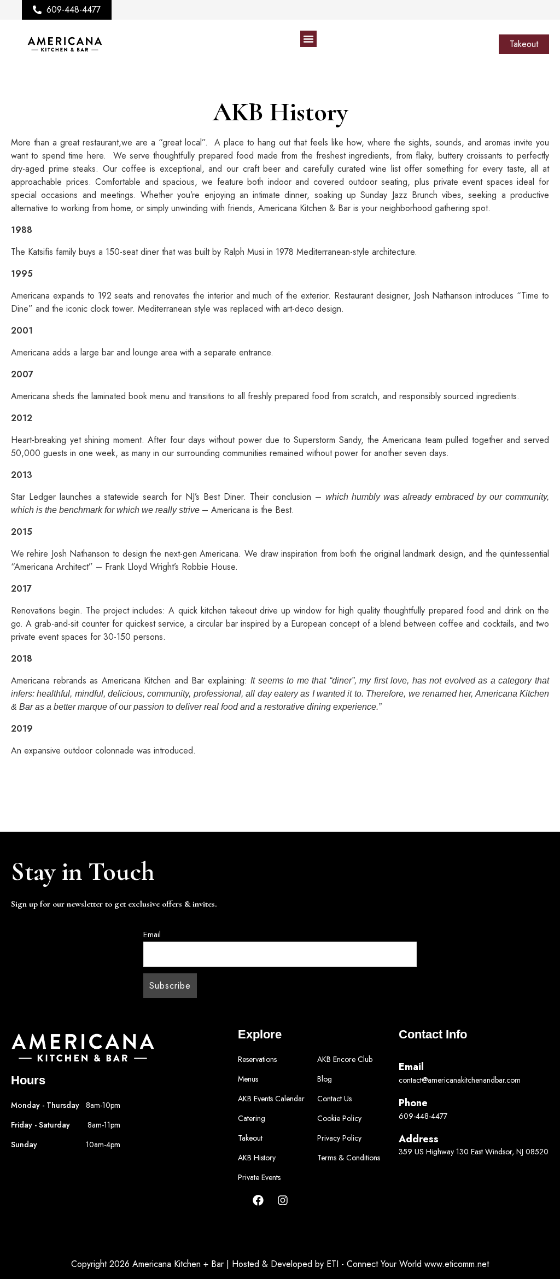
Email (152, 934)
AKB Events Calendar (271, 1098)
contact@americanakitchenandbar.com (460, 1079)
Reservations (257, 1059)
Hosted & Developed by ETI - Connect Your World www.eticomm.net (360, 1264)
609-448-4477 (423, 1116)
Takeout (250, 1137)
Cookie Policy (339, 1118)
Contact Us (334, 1098)
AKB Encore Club (344, 1059)
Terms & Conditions (348, 1157)
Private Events (259, 1177)
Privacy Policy (339, 1137)
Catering (251, 1118)
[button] (308, 39)
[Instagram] (282, 1200)
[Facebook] (258, 1200)
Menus (248, 1078)
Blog (324, 1078)
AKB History (257, 1157)
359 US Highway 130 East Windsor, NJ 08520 (474, 1151)
